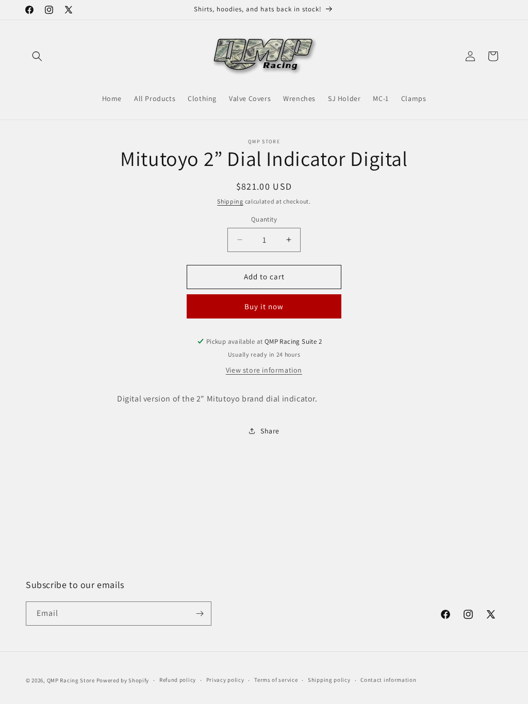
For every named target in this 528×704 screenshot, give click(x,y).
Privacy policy (225, 679)
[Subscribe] (199, 613)
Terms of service (276, 679)
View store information (264, 370)
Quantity (264, 219)
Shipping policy (329, 679)
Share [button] (269, 430)
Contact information (388, 679)
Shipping (230, 201)
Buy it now (264, 306)
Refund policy (177, 679)
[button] (37, 56)
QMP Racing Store (71, 680)
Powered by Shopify (123, 680)
